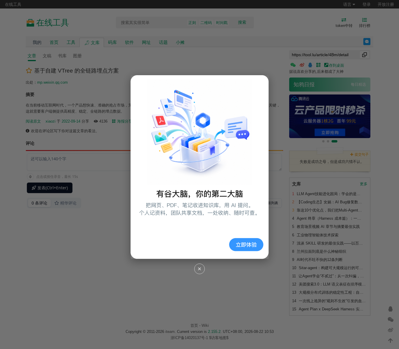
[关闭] (199, 269)
